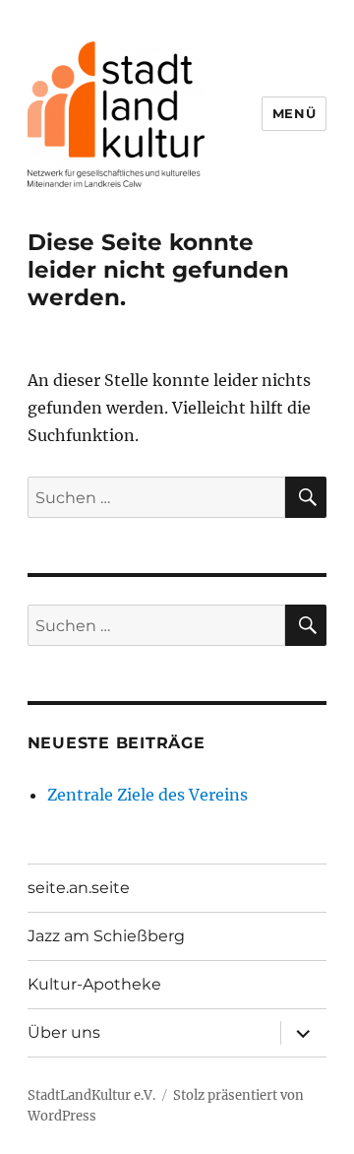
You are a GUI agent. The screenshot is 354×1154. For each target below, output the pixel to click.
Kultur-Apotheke (94, 984)
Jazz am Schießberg (106, 936)
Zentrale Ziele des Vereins (147, 794)
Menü (294, 113)
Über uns (64, 1032)
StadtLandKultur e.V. (91, 1095)
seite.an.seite (79, 887)
